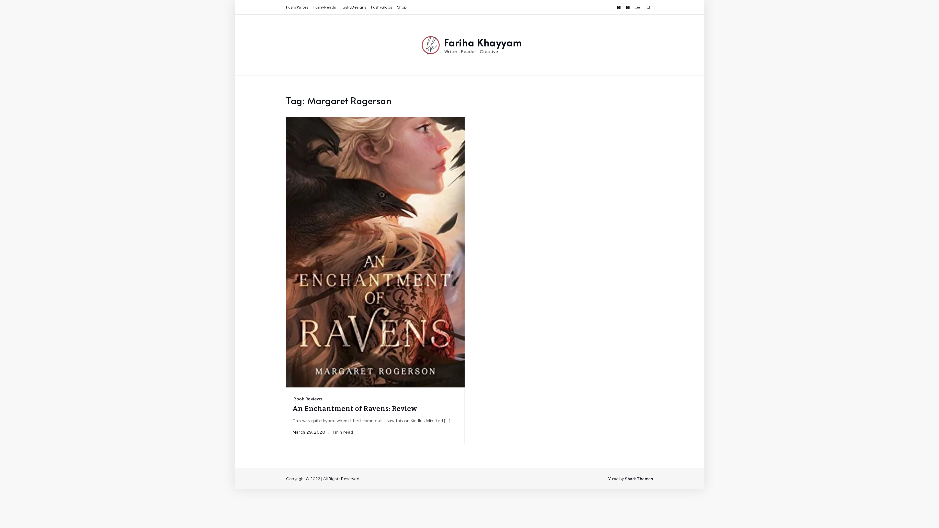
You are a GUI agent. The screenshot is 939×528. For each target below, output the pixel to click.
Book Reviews (307, 399)
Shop (402, 7)
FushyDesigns (353, 7)
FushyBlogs (381, 7)
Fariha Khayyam (483, 42)
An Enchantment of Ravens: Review (354, 409)
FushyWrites (297, 7)
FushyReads (324, 7)
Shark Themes (639, 478)
